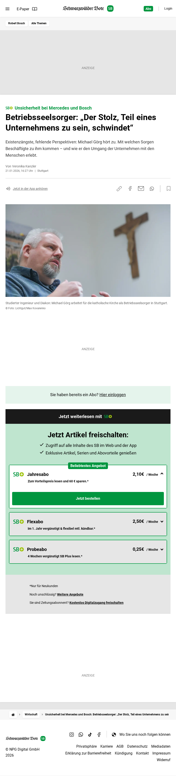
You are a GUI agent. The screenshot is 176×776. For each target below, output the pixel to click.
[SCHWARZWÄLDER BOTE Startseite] (88, 8)
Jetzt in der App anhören (30, 189)
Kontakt (142, 753)
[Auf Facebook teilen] (130, 188)
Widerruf (163, 760)
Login (168, 8)
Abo (148, 9)
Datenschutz (137, 746)
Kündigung (123, 753)
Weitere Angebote (70, 594)
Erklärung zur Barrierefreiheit (88, 753)
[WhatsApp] (81, 734)
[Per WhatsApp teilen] (151, 188)
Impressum (161, 753)
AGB (120, 746)
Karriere (106, 746)
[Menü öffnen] (7, 8)
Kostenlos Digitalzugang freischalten (96, 602)
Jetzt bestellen (88, 498)
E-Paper (23, 9)
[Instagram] (71, 734)
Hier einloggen (112, 394)
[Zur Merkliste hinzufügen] (167, 188)
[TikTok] (90, 734)
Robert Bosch (16, 23)
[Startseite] (13, 714)
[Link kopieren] (119, 188)
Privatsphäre (86, 746)
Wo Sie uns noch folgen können (144, 734)
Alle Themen (39, 23)
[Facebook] (99, 734)
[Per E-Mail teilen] (141, 188)
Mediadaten (160, 746)
